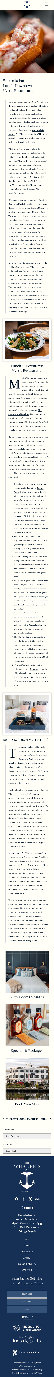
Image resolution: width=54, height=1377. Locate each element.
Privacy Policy (36, 1362)
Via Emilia (19, 536)
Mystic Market (27, 584)
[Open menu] (46, 4)
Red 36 (23, 560)
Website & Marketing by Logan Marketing (27, 1369)
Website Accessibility (27, 1366)
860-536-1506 (27, 1231)
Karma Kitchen (36, 625)
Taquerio (34, 669)
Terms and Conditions (21, 1362)
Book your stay (27, 307)
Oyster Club (22, 516)
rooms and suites (24, 826)
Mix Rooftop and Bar (27, 637)
